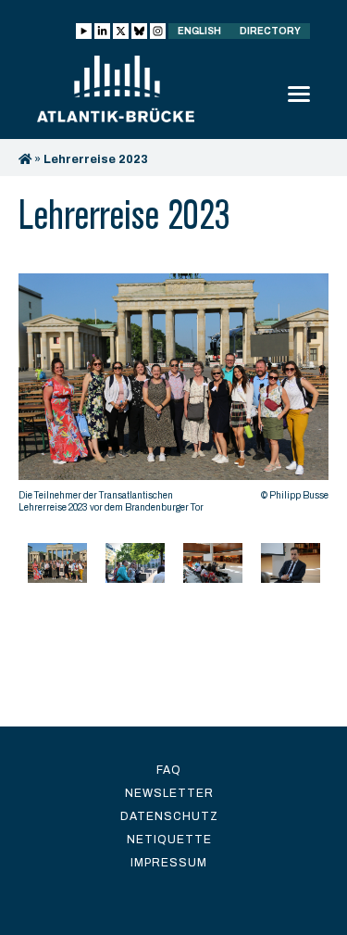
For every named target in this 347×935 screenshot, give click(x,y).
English (199, 31)
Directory (270, 31)
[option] (173, 398)
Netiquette (169, 839)
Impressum (168, 862)
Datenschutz (169, 816)
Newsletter (169, 793)
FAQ (168, 770)
